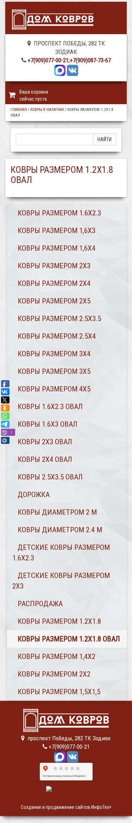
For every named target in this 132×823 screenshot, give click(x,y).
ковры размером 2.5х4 (57, 336)
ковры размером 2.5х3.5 (59, 318)
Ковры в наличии (47, 109)
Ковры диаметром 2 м (57, 512)
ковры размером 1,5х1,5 (59, 691)
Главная (19, 109)
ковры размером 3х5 (54, 371)
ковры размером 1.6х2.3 (59, 213)
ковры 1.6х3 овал (47, 424)
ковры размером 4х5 (54, 389)
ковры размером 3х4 (54, 354)
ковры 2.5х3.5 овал (50, 477)
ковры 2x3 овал (45, 442)
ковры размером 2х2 (54, 674)
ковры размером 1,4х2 (56, 656)
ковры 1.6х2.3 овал (50, 406)
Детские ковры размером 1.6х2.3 (61, 552)
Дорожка (34, 494)
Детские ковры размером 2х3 (61, 580)
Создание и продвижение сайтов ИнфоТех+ (66, 807)
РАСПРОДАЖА (40, 603)
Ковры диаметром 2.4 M (60, 530)
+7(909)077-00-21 (48, 60)
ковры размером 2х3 (54, 266)
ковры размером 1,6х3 (56, 230)
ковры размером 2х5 (54, 301)
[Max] (59, 69)
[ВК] (72, 69)
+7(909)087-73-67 (90, 60)
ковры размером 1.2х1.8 (59, 621)
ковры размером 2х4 (54, 283)
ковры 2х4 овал (45, 459)
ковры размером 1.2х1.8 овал (69, 639)
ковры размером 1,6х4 (56, 248)
